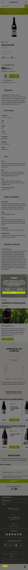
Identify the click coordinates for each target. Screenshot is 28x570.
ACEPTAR (14, 292)
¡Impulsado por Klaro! (21, 295)
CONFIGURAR (20, 289)
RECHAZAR (7, 289)
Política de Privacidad (13, 283)
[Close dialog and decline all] (26, 276)
